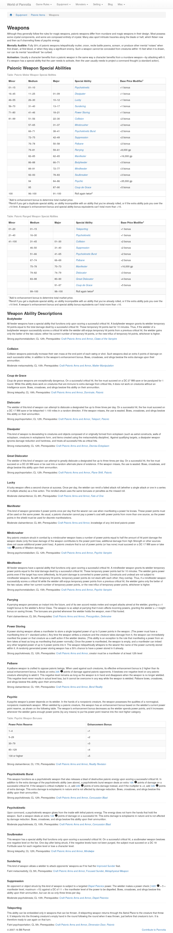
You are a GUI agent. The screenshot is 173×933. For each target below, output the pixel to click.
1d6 (131, 782)
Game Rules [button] (43, 4)
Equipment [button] (63, 4)
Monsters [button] (81, 4)
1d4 (52, 815)
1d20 (153, 886)
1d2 (9, 547)
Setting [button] (97, 4)
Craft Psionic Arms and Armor (77, 338)
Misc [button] (120, 4)
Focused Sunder (95, 871)
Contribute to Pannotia (154, 929)
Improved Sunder (106, 866)
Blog (110, 4)
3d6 (153, 785)
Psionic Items (38, 15)
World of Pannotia (19, 4)
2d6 (57, 671)
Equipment (21, 15)
